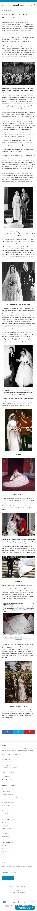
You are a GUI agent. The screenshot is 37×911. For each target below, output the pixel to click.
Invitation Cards (6, 805)
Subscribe (8, 878)
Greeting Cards (6, 808)
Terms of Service (6, 831)
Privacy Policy (5, 836)
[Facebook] (2, 779)
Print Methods (5, 854)
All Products (5, 813)
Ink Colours (5, 848)
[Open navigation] (2, 5)
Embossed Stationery (7, 794)
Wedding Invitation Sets (8, 800)
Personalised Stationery (8, 789)
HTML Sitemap (6, 776)
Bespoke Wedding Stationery (9, 797)
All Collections (5, 811)
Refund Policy (5, 834)
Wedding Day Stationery (8, 802)
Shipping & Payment (7, 828)
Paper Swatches (6, 846)
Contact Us (5, 825)
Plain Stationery (6, 791)
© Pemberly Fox (18, 890)
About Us (4, 823)
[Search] (31, 5)
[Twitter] (6, 779)
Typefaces (4, 851)
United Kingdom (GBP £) (17, 886)
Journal (4, 857)
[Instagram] (10, 779)
